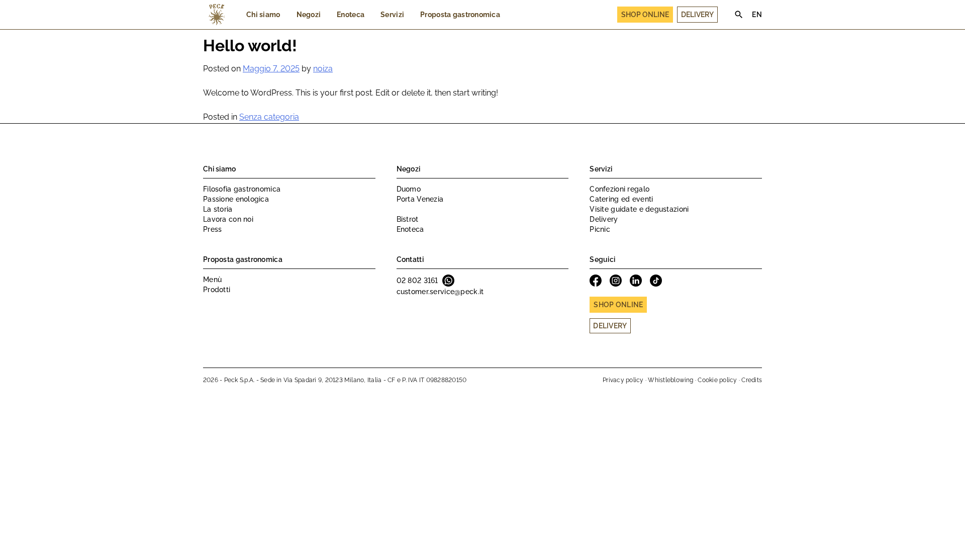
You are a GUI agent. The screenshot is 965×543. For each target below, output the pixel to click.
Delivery (697, 15)
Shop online (618, 305)
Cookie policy (717, 380)
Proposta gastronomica (460, 15)
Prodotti (216, 290)
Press (212, 229)
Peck (216, 14)
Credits (751, 380)
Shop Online (645, 15)
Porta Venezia (420, 199)
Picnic (600, 229)
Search (739, 15)
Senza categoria (269, 117)
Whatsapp (448, 281)
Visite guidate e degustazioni (639, 209)
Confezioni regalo (619, 189)
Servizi (392, 15)
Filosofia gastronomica (241, 189)
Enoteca (350, 15)
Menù (212, 280)
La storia (218, 209)
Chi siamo (263, 15)
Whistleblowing (670, 380)
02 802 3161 (417, 281)
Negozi (309, 15)
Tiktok (656, 281)
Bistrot (408, 219)
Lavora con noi (228, 219)
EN (757, 15)
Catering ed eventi (621, 199)
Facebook (596, 281)
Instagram (616, 281)
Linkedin (636, 281)
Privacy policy (623, 380)
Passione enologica (236, 199)
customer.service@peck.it (440, 292)
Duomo (409, 189)
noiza (323, 68)
